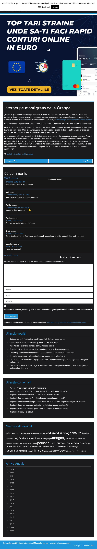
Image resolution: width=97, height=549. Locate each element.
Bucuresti (42, 433)
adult (8, 433)
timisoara (39, 450)
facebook (23, 438)
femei (31, 438)
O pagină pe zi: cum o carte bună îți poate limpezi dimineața (34, 342)
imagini (58, 437)
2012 (12, 517)
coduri (50, 433)
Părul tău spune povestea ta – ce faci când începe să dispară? (43, 405)
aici (48, 7)
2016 (12, 503)
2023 (12, 479)
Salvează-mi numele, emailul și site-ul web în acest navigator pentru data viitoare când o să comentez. (48, 309)
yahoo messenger (79, 451)
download (86, 433)
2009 (12, 527)
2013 (12, 513)
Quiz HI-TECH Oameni (31, 446)
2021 (12, 486)
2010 (12, 524)
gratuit (9, 154)
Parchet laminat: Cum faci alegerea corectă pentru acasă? (41, 398)
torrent (48, 451)
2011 (12, 520)
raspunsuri (12, 450)
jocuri (67, 438)
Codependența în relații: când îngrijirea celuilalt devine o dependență (37, 339)
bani (18, 433)
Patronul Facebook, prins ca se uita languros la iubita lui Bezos (42, 391)
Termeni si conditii (10, 543)
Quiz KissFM (58, 446)
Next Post (87, 161)
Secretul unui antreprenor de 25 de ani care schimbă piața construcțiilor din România (52, 401)
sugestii (30, 451)
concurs (75, 432)
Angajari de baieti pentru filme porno (31, 388)
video (61, 450)
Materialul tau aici (41, 543)
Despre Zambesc (26, 543)
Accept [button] (55, 7)
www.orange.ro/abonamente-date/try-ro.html (74, 119)
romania (23, 450)
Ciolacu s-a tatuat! (25, 411)
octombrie (28, 443)
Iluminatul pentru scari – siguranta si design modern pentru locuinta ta (37, 356)
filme (37, 438)
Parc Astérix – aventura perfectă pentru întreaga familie (32, 345)
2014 (12, 510)
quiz (59, 443)
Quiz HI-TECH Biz (13, 446)
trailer (54, 450)
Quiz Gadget (85, 443)
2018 (12, 496)
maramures (81, 439)
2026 (12, 469)
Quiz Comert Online (70, 443)
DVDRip (8, 439)
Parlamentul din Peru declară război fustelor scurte (38, 394)
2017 (12, 500)
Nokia (21, 443)
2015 (12, 506)
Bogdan (13, 408)
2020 (12, 489)
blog (36, 433)
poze (53, 443)
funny (43, 438)
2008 (12, 530)
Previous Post (11, 161)
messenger (9, 443)
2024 (12, 476)
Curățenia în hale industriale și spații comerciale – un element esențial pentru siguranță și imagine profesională (49, 360)
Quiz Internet (47, 446)
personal (43, 442)
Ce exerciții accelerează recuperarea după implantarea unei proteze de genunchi (42, 352)
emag (14, 438)
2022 (12, 482)
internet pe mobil (19, 154)
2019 (12, 493)
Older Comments (11, 178)
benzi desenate (27, 433)
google (49, 438)
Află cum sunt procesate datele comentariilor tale (66, 322)
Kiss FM (73, 438)
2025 (12, 472)
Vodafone (68, 451)
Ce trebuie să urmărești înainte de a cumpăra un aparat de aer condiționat (39, 349)
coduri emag (61, 433)
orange (30, 154)
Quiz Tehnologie (71, 446)
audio (14, 433)
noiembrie (16, 443)
